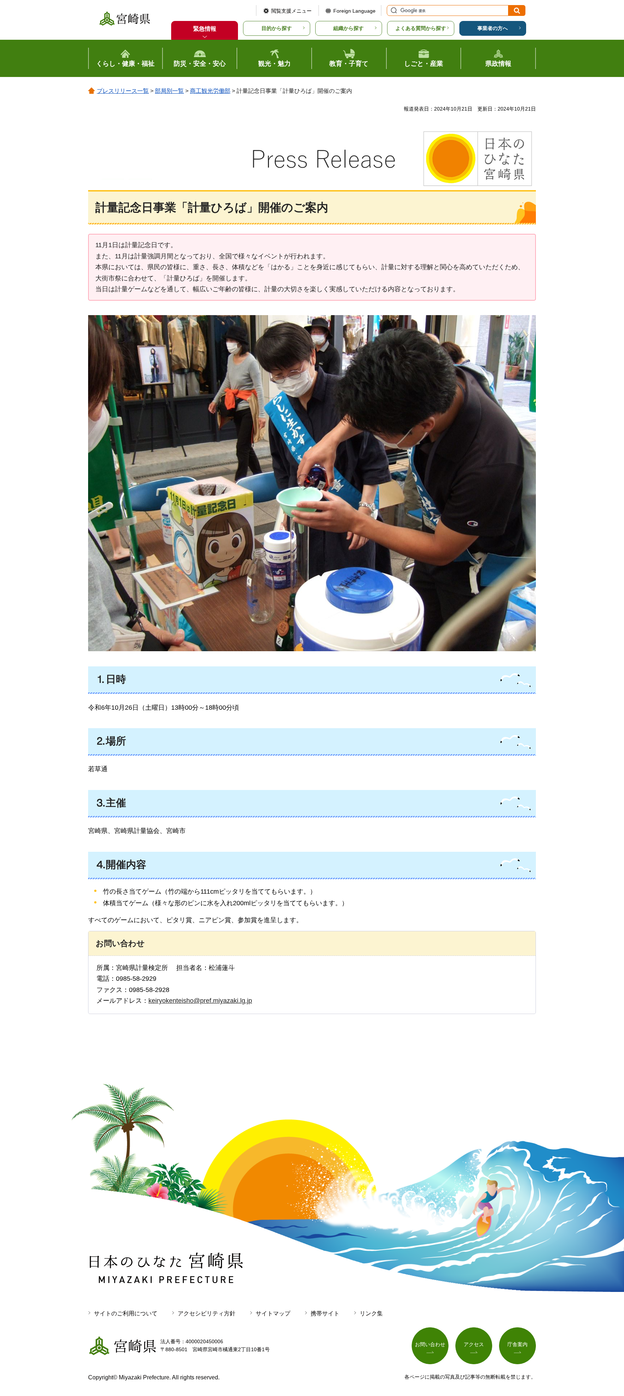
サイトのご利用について (125, 1313)
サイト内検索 (392, 10)
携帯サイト (325, 1313)
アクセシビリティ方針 (206, 1313)
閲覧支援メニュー (291, 11)
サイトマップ (273, 1313)
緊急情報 (204, 29)
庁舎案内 (517, 1344)
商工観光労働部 (210, 91)
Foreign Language (354, 11)
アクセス (474, 1344)
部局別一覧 (169, 91)
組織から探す (348, 28)
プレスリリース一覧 (123, 91)
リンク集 (371, 1313)
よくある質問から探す (420, 28)
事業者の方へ (492, 28)
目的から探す (276, 28)
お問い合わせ (430, 1344)
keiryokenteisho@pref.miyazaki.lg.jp (200, 1000)
